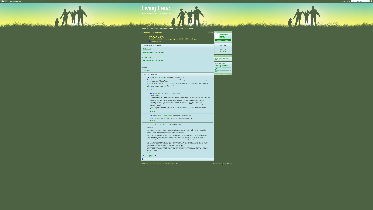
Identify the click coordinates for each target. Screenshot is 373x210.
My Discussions (157, 32)
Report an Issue (217, 163)
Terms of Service (227, 163)
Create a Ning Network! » (223, 40)
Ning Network (223, 37)
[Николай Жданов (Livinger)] (145, 41)
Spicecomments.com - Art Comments (153, 52)
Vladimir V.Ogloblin (160, 125)
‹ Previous (145, 156)
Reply (149, 89)
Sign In (348, 1)
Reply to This (146, 70)
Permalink (148, 78)
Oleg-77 (159, 93)
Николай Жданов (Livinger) (163, 39)
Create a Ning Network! (15, 1)
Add (212, 32)
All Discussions (146, 32)
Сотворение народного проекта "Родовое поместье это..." (223, 67)
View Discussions (156, 41)
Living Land (156, 8)
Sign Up (343, 1)
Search (371, 1)
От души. (194, 39)
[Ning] (4, 1)
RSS (143, 159)
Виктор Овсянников (160, 77)
